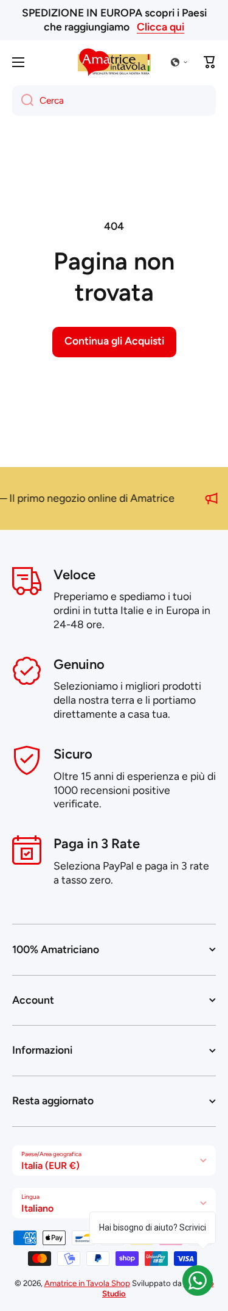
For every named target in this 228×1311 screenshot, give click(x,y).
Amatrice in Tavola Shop (87, 1283)
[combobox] (114, 100)
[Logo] (114, 62)
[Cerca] (22, 100)
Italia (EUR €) (50, 1165)
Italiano (37, 1208)
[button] (179, 62)
